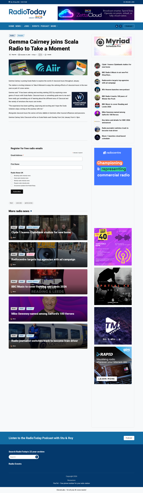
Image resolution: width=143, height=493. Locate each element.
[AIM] (113, 365)
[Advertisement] (48, 132)
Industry (30, 254)
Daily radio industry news (21, 178)
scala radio (19, 203)
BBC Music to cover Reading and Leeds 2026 (39, 286)
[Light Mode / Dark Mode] (116, 26)
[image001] (113, 247)
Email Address (17, 155)
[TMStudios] (113, 326)
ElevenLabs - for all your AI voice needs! (71, 490)
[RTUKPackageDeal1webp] (48, 67)
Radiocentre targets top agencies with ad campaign (43, 259)
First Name (15, 164)
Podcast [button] (129, 438)
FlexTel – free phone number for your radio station (71, 483)
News (14, 227)
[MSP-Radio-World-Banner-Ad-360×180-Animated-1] (113, 46)
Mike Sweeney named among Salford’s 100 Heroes (42, 313)
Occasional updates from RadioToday (24, 185)
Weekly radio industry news (22, 180)
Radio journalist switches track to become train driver (44, 340)
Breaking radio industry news (22, 175)
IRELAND (128, 2)
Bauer (11, 203)
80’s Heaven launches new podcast (115, 90)
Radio (12, 35)
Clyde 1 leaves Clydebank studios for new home (41, 232)
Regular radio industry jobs (21, 183)
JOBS (132, 2)
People (20, 35)
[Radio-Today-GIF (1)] (113, 166)
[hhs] (113, 286)
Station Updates (33, 227)
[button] (129, 26)
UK (124, 2)
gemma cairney (28, 203)
